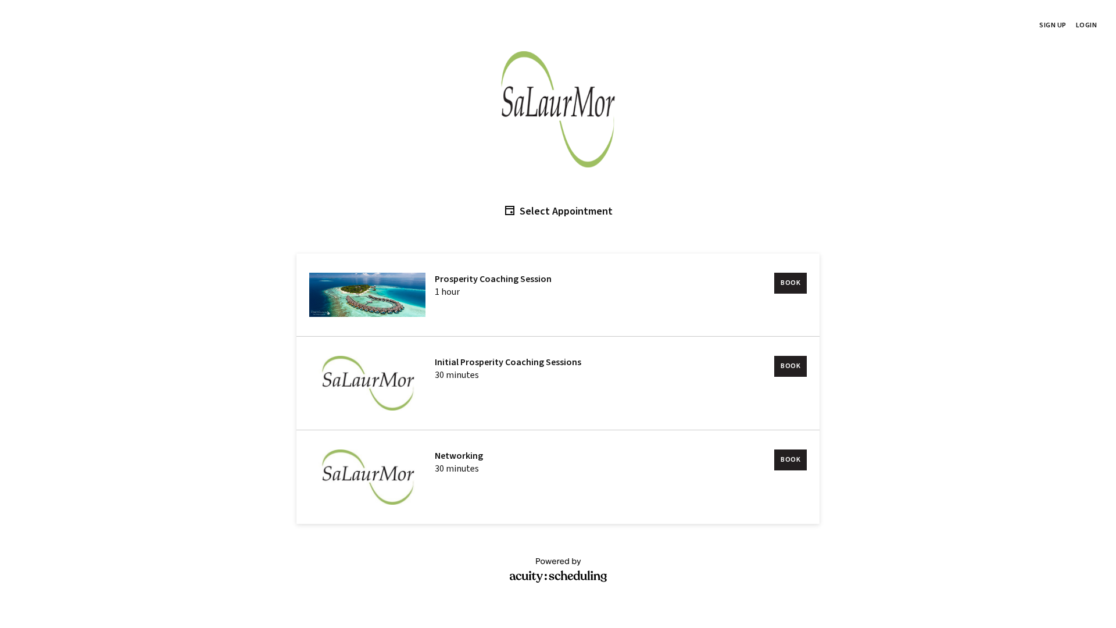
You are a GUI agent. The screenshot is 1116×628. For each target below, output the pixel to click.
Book (790, 283)
